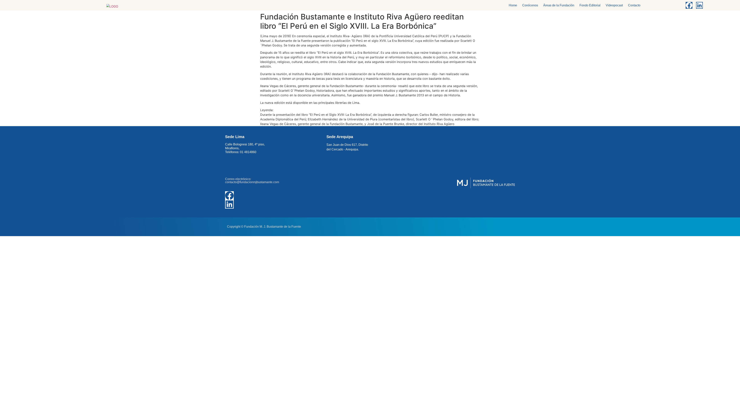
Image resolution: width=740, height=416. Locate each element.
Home (513, 5)
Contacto (634, 5)
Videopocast (614, 5)
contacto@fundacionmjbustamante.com (252, 182)
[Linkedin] (699, 5)
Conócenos (530, 5)
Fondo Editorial (589, 5)
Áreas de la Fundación (558, 5)
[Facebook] (689, 5)
